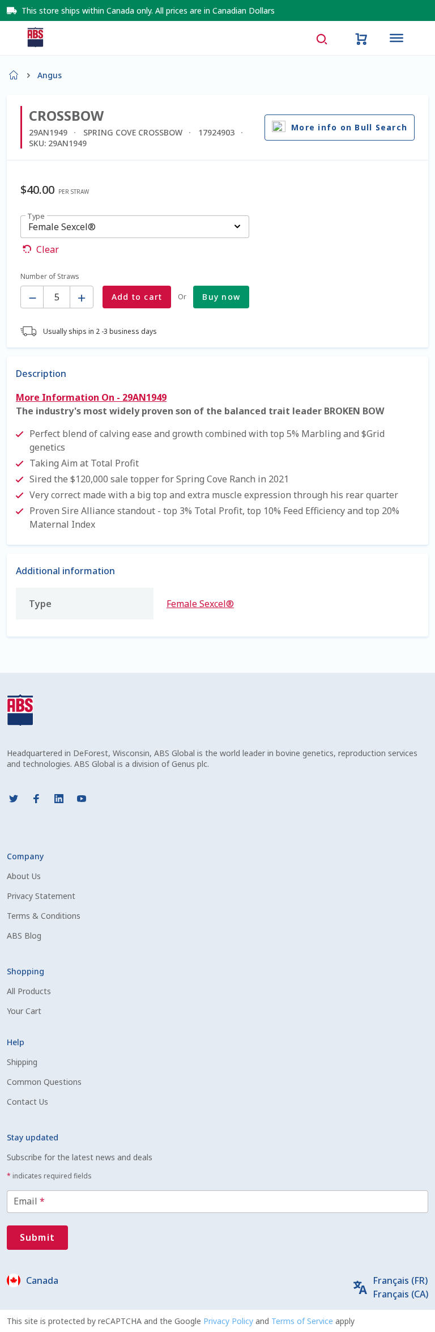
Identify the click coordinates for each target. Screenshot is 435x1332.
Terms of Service (303, 1321)
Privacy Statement (41, 895)
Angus (49, 75)
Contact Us (27, 1101)
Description (41, 373)
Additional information (65, 571)
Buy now (221, 296)
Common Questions (44, 1081)
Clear (47, 249)
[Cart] (361, 38)
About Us (24, 876)
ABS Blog (24, 935)
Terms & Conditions (43, 915)
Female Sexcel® (200, 603)
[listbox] (134, 226)
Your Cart (24, 1011)
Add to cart (137, 296)
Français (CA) (400, 1294)
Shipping (22, 1062)
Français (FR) (400, 1280)
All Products (29, 991)
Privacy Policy (229, 1321)
